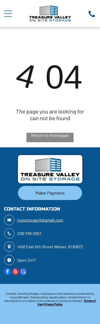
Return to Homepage (50, 135)
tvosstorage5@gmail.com (40, 219)
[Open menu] (8, 13)
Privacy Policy (53, 304)
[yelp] (15, 272)
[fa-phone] (92, 16)
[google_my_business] (23, 272)
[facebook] (7, 272)
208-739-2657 (29, 233)
